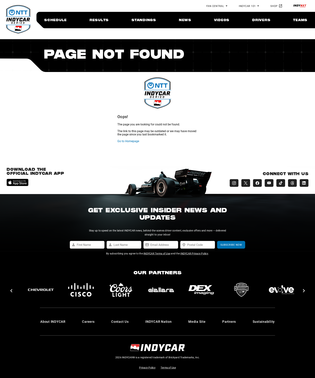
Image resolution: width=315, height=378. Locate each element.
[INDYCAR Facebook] (257, 183)
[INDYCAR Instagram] (234, 183)
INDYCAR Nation (158, 321)
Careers (88, 321)
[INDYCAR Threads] (292, 183)
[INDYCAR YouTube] (269, 183)
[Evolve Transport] (161, 289)
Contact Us (120, 321)
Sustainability (264, 321)
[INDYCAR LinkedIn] (304, 183)
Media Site (197, 321)
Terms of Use (168, 367)
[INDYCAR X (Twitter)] (245, 183)
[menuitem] (55, 20)
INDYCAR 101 (247, 6)
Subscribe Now (231, 244)
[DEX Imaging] (81, 289)
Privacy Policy (147, 367)
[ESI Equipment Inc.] (121, 289)
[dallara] (41, 289)
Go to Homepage (128, 141)
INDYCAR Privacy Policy (194, 253)
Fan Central (215, 6)
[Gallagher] (281, 289)
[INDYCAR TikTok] (280, 183)
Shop (274, 6)
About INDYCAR (52, 321)
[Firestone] (201, 289)
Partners (229, 321)
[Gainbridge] (241, 289)
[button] (11, 291)
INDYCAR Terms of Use (156, 253)
